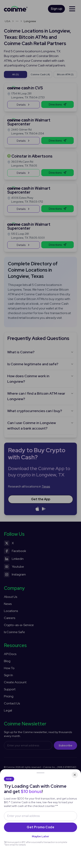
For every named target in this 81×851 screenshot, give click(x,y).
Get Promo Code (40, 827)
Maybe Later (40, 836)
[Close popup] (75, 775)
